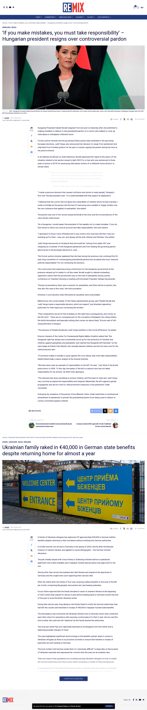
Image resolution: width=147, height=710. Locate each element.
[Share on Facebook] (120, 119)
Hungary (6, 27)
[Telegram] (13, 7)
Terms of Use (76, 706)
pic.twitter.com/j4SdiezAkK (59, 181)
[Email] (128, 119)
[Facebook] (4, 7)
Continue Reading (73, 679)
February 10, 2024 (91, 186)
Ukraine (27, 442)
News (13, 27)
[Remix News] (73, 7)
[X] (6, 7)
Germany (13, 442)
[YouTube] (10, 7)
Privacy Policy (62, 706)
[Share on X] (124, 119)
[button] (109, 706)
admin (6, 118)
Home (4, 23)
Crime (5, 442)
